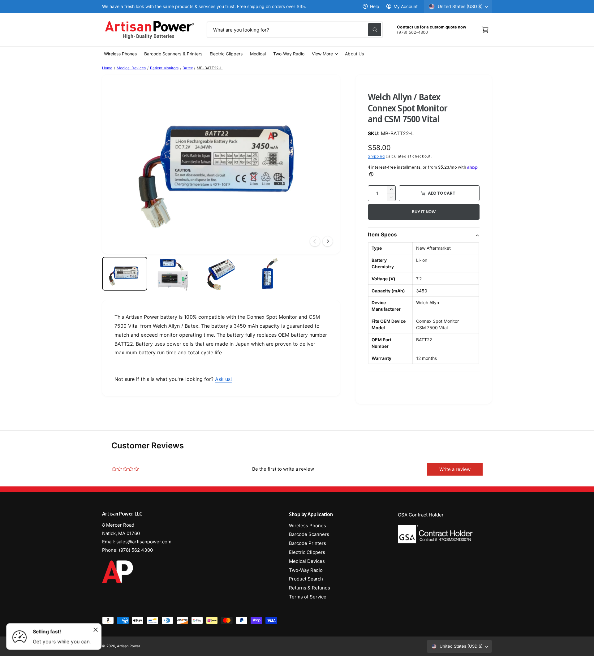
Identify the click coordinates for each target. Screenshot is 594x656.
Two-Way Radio (306, 570)
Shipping (376, 156)
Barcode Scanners (309, 534)
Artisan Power (128, 646)
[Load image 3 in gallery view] (221, 274)
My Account (406, 6)
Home (107, 68)
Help (374, 6)
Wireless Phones (307, 526)
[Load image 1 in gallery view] (124, 274)
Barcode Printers (307, 543)
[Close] (95, 630)
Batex (187, 68)
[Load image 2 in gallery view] (173, 274)
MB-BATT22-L (209, 68)
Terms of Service (307, 597)
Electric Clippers (307, 552)
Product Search (306, 579)
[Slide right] (328, 241)
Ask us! (223, 379)
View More (322, 53)
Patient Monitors (164, 68)
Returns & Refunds (309, 588)
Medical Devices (131, 68)
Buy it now (424, 211)
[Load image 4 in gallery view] (269, 274)
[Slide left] (315, 241)
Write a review (455, 469)
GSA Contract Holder (421, 515)
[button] (485, 30)
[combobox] (295, 30)
